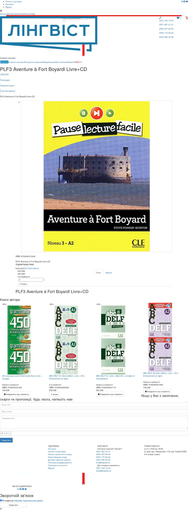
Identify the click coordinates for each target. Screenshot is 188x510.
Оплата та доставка (57, 451)
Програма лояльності (57, 465)
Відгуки (51, 468)
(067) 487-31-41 (166, 24)
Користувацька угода (57, 457)
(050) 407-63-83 (166, 28)
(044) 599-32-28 (166, 37)
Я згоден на (22, 500)
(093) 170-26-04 (166, 32)
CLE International (31, 268)
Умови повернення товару (60, 454)
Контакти (52, 448)
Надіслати (6, 440)
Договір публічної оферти (59, 459)
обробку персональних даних (28, 500)
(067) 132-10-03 (166, 20)
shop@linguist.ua (103, 470)
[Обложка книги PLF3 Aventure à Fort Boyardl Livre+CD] (96, 176)
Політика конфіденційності (60, 462)
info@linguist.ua (103, 462)
